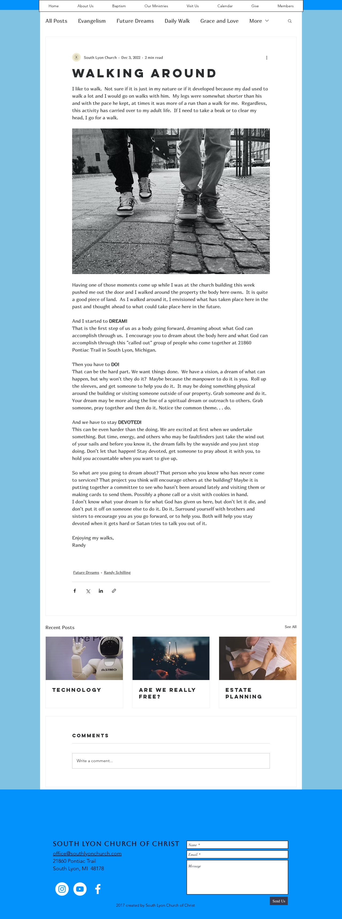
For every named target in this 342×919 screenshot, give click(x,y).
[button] (289, 20)
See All (291, 626)
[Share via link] (113, 590)
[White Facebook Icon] (97, 889)
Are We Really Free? (167, 693)
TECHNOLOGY (77, 689)
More (255, 21)
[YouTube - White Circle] (80, 889)
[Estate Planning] (257, 658)
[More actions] (266, 57)
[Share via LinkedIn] (100, 590)
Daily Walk (177, 21)
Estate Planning (244, 693)
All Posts (56, 21)
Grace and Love (219, 21)
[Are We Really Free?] (171, 658)
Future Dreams (135, 21)
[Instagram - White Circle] (62, 889)
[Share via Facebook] (74, 590)
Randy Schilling (117, 572)
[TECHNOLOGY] (84, 658)
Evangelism (92, 21)
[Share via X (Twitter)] (87, 590)
